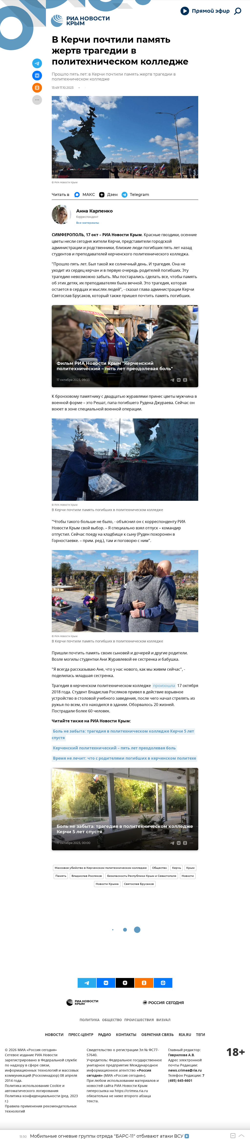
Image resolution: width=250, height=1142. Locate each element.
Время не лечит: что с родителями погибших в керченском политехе (124, 758)
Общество (159, 868)
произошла (164, 686)
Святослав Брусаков (139, 884)
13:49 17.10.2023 (62, 87)
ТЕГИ (200, 1035)
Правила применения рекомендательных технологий (41, 1109)
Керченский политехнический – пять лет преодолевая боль (114, 748)
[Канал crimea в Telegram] (87, 983)
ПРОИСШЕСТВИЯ (139, 1020)
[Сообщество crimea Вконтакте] (106, 983)
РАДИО (104, 1035)
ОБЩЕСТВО (112, 1020)
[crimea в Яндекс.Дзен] (125, 983)
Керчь (176, 868)
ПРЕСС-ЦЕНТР (80, 1035)
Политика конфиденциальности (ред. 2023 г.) (41, 1099)
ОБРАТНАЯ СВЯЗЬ (157, 1035)
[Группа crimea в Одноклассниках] (144, 983)
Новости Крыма (107, 884)
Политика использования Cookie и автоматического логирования (34, 1088)
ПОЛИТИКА (90, 1020)
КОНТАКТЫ (126, 1035)
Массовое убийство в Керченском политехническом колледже (101, 868)
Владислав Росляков (87, 876)
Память (60, 876)
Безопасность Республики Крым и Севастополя (141, 876)
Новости (188, 876)
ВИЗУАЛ (163, 1020)
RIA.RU (185, 1035)
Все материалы (87, 222)
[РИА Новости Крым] (80, 21)
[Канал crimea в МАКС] (163, 983)
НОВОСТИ (54, 1035)
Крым (190, 868)
